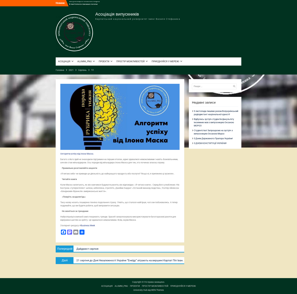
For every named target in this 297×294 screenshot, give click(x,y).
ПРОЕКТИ (104, 61)
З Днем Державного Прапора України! (213, 138)
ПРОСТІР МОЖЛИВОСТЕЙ (130, 61)
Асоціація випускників (117, 14)
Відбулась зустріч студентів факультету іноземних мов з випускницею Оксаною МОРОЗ (214, 122)
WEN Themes (157, 290)
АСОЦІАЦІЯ (64, 61)
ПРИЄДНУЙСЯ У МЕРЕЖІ (165, 61)
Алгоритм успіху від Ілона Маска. (77, 153)
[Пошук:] (215, 86)
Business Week (88, 225)
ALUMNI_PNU (84, 61)
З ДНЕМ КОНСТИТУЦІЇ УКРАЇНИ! (210, 143)
